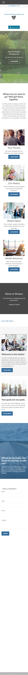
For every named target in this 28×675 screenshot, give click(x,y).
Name (3, 491)
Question (3, 520)
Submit (5, 533)
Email (3, 501)
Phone (3, 510)
